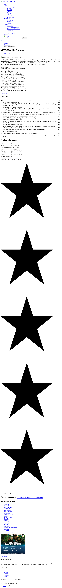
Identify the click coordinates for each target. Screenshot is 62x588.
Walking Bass (10, 17)
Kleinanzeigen (7, 34)
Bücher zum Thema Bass (13, 29)
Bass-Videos (10, 32)
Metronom (9, 21)
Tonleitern (9, 8)
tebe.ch (4, 586)
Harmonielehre (11, 15)
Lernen (6, 5)
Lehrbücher (10, 26)
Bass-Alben (10, 30)
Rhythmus (9, 11)
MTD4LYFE (6, 53)
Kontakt (6, 572)
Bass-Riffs (9, 10)
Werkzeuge (7, 18)
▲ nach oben (4, 556)
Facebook (6, 575)
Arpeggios (9, 13)
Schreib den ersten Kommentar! (30, 497)
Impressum (6, 570)
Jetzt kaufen (4, 93)
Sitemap (6, 573)
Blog (5, 4)
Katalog (6, 24)
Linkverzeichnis (11, 33)
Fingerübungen (11, 7)
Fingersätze (10, 20)
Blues (8, 14)
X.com (5, 576)
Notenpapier (10, 23)
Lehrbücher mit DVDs (13, 27)
